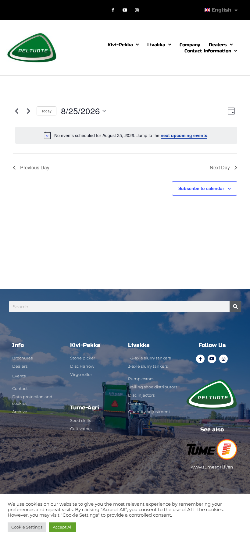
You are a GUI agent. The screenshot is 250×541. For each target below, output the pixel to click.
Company (190, 45)
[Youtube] (125, 10)
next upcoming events (184, 135)
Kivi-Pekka (120, 45)
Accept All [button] (63, 527)
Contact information (207, 51)
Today (46, 110)
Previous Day (34, 167)
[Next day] (28, 111)
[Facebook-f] (113, 10)
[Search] (235, 306)
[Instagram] (137, 10)
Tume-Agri (84, 407)
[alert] (126, 135)
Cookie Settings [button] (26, 527)
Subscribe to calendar (201, 188)
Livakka (156, 45)
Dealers (218, 45)
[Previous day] (16, 111)
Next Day (220, 167)
